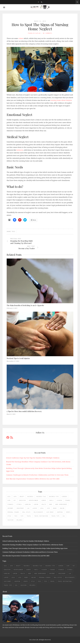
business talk (41, 496)
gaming (36, 504)
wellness (19, 520)
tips (22, 516)
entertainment (33, 500)
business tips (54, 496)
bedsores (20, 150)
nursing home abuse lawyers (61, 100)
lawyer (34, 508)
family (51, 500)
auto (15, 496)
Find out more (68, 627)
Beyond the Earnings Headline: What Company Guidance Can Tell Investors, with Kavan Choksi (32, 545)
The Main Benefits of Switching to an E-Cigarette (25, 305)
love (48, 508)
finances (10, 504)
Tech (15, 516)
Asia (9, 496)
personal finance (13, 512)
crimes (20, 38)
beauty (22, 496)
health (44, 504)
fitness (19, 504)
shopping (60, 512)
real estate (26, 512)
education (22, 500)
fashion (59, 500)
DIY (15, 500)
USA (64, 516)
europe (44, 500)
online (62, 508)
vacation (10, 520)
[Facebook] (38, 2)
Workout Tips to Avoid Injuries (18, 358)
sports (68, 512)
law (28, 508)
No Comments (47, 33)
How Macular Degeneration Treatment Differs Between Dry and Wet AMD (32, 479)
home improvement (61, 504)
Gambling (28, 504)
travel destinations (41, 516)
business (30, 496)
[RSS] (41, 2)
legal (42, 508)
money (55, 508)
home (50, 504)
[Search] (77, 2)
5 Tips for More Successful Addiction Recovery (24, 411)
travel (29, 516)
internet (10, 508)
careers (64, 496)
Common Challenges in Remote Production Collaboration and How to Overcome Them (37, 475)
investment (20, 508)
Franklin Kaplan (34, 33)
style (9, 516)
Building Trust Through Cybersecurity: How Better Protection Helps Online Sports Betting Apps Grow (35, 548)
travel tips (55, 516)
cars (9, 500)
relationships (38, 512)
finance (67, 500)
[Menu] (4, 7)
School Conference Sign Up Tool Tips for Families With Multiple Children (32, 458)
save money (50, 512)
